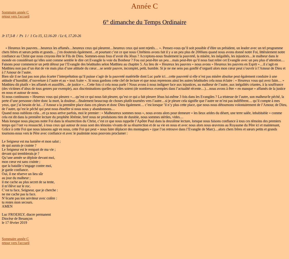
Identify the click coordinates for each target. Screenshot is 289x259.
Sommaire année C (15, 12)
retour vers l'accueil (15, 16)
